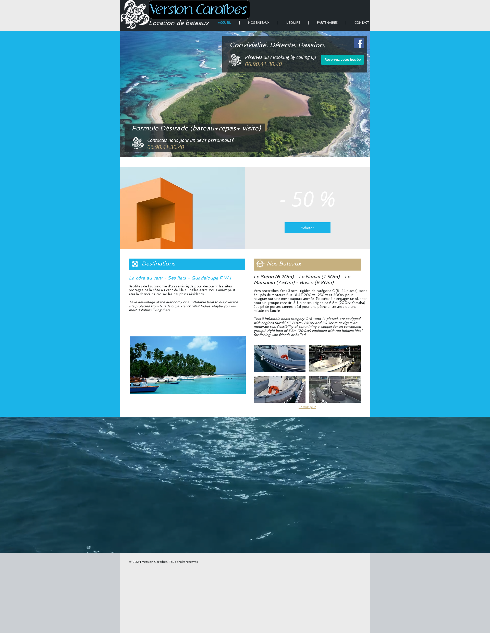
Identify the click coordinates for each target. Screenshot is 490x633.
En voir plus (307, 407)
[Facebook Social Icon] (359, 43)
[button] (188, 365)
